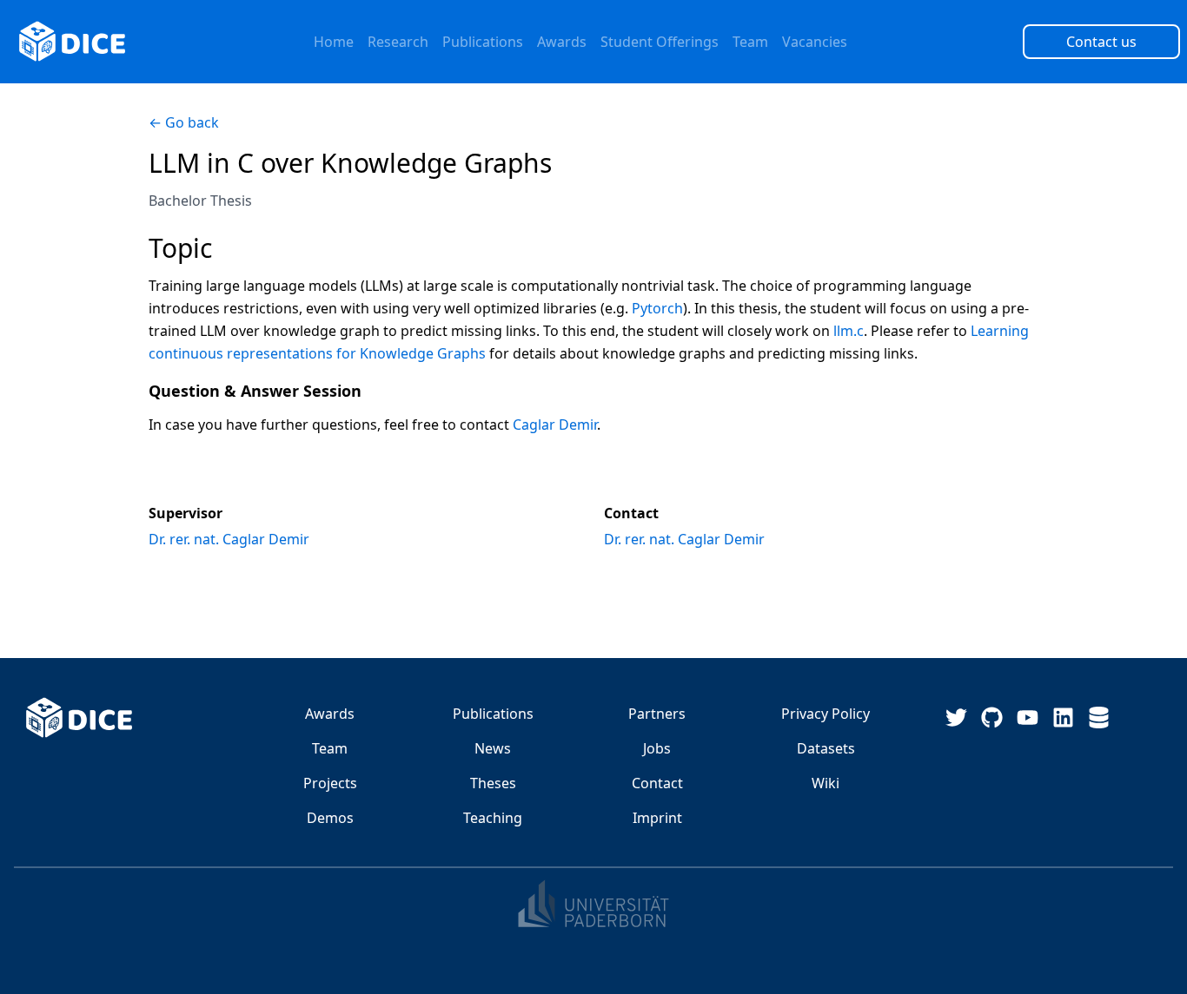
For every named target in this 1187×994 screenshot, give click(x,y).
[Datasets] (1099, 717)
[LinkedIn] (1063, 717)
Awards (562, 41)
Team (750, 41)
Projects (330, 783)
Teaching (492, 817)
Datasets (826, 748)
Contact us (1101, 41)
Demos (330, 817)
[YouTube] (1027, 717)
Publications (482, 41)
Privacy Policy (825, 713)
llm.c (848, 330)
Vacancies (814, 41)
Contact (657, 783)
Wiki (825, 783)
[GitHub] (992, 717)
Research (398, 41)
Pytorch (657, 308)
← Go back (184, 122)
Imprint (657, 817)
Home (334, 41)
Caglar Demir (555, 424)
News (492, 748)
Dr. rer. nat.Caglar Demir (229, 539)
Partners (657, 713)
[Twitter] (956, 717)
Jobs (657, 748)
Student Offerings (659, 41)
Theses (493, 783)
